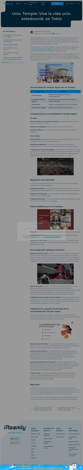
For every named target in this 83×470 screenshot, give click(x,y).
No (31, 240)
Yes (52, 240)
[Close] (63, 228)
